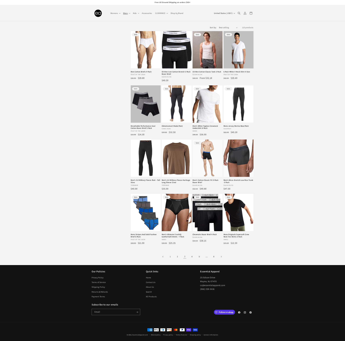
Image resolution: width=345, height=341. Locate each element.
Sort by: (213, 27)
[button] (115, 13)
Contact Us (151, 282)
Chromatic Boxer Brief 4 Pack (205, 234)
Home (148, 277)
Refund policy (156, 335)
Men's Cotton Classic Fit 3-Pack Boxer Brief (205, 181)
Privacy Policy (97, 277)
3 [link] (184, 256)
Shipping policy (195, 335)
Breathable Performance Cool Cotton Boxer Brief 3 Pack (143, 127)
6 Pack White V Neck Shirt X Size (237, 72)
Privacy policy (168, 335)
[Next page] (221, 257)
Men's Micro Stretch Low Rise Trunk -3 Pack (238, 181)
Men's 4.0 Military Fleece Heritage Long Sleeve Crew (176, 181)
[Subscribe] (137, 312)
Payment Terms (98, 296)
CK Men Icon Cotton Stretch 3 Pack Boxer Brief (176, 73)
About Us (150, 287)
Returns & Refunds (100, 292)
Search (149, 292)
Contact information (211, 335)
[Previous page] (163, 257)
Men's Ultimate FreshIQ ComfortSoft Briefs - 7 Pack (173, 235)
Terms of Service (99, 282)
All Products (151, 296)
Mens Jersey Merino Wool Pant (236, 126)
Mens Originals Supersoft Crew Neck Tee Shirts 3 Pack (236, 235)
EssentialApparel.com (140, 335)
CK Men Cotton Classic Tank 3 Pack (207, 72)
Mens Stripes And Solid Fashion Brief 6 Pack (144, 235)
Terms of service (181, 335)
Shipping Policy (98, 287)
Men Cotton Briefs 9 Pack (141, 72)
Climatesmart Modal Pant (172, 126)
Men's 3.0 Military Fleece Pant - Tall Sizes (145, 181)
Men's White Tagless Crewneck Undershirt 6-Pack (205, 127)
